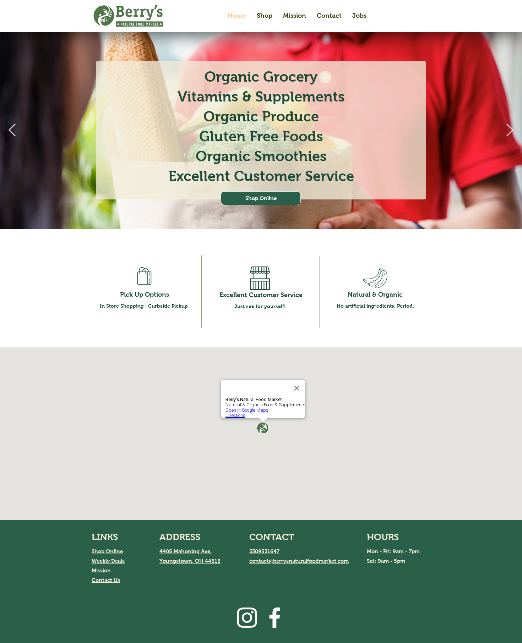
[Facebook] (274, 617)
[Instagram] (247, 617)
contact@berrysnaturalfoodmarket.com (299, 561)
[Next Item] (510, 130)
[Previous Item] (12, 130)
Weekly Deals (108, 561)
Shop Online (107, 551)
